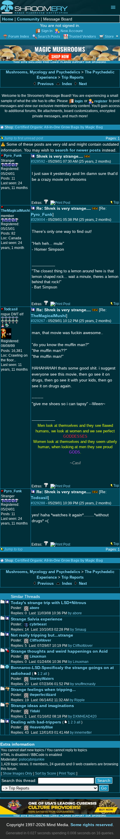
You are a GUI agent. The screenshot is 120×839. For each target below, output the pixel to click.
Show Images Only (17, 773)
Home (7, 19)
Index (66, 84)
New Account (72, 31)
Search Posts (49, 37)
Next (82, 84)
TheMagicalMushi (48, 315)
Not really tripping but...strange (42, 635)
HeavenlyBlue (41, 727)
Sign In (46, 31)
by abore (75, 613)
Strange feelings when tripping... (43, 689)
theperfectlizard (43, 695)
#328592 (38, 161)
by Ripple (77, 700)
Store (109, 37)
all (45, 673)
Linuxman (38, 656)
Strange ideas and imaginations (42, 705)
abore (34, 608)
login (79, 101)
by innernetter (81, 732)
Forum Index (18, 37)
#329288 (38, 503)
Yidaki (35, 711)
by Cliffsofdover (80, 645)
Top (116, 202)
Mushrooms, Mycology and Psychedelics (43, 72)
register (100, 101)
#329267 (38, 321)
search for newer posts (78, 150)
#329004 (38, 219)
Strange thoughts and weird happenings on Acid (59, 651)
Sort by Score (45, 773)
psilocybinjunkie (32, 759)
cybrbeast (38, 624)
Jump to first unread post (23, 138)
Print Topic (67, 773)
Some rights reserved (91, 824)
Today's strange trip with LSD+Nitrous (48, 602)
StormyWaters (42, 678)
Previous (45, 84)
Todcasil (39, 497)
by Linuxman (78, 661)
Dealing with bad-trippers (36, 722)
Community (28, 19)
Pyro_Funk (41, 214)
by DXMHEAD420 (82, 716)
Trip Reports (72, 77)
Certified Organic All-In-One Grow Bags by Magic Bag (59, 127)
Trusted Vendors (82, 37)
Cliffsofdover (40, 640)
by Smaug (78, 629)
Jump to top (13, 549)
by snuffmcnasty (83, 684)
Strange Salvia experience (36, 619)
